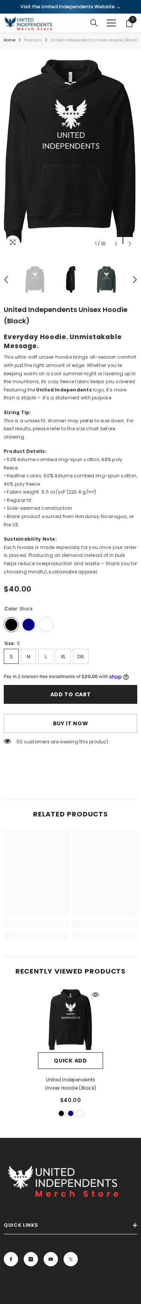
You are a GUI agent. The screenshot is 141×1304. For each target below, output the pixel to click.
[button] (116, 243)
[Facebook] (11, 1259)
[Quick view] (95, 994)
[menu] (111, 23)
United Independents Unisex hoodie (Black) (70, 1083)
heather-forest (80, 1113)
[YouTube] (51, 1259)
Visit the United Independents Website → (70, 6)
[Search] (94, 23)
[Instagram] (31, 1259)
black (61, 1113)
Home (9, 40)
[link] (36, 923)
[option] (70, 152)
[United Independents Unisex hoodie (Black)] (70, 1019)
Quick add (70, 1060)
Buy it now (70, 723)
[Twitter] (71, 1259)
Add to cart (70, 694)
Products (33, 40)
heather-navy (70, 1113)
